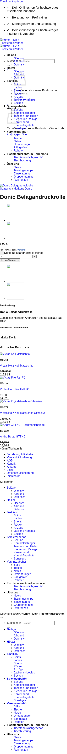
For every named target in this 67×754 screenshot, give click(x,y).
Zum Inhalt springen (12, 1)
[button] (7, 70)
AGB (10, 460)
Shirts (17, 515)
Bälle (17, 135)
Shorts (18, 90)
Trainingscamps (23, 170)
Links (10, 469)
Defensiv (19, 64)
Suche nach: (14, 622)
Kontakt (11, 463)
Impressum (13, 476)
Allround (19, 61)
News (17, 167)
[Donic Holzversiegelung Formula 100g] (15, 237)
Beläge (11, 54)
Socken (18, 102)
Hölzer (11, 67)
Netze (17, 141)
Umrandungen (22, 144)
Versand (21, 249)
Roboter (19, 150)
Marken (18, 188)
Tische (18, 138)
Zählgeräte (20, 147)
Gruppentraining (24, 176)
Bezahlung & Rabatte (20, 454)
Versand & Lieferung (19, 457)
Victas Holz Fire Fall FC (14, 389)
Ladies (18, 87)
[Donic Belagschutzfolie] (15, 220)
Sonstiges (20, 128)
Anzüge (18, 96)
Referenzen (21, 179)
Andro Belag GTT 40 (12, 436)
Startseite (6, 188)
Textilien (12, 81)
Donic (28, 188)
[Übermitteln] (8, 65)
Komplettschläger (24, 112)
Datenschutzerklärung (20, 472)
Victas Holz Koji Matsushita (16, 365)
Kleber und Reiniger (26, 119)
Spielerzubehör (17, 106)
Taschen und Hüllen (26, 115)
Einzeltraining (22, 173)
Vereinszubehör (17, 131)
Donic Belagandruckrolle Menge (23, 252)
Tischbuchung (22, 160)
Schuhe (18, 540)
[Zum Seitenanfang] (1, 617)
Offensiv (19, 58)
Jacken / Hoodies (24, 99)
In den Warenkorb (10, 260)
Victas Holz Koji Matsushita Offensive (23, 412)
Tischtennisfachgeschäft (28, 157)
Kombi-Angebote (24, 125)
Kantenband (21, 122)
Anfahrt (11, 466)
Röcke (18, 93)
